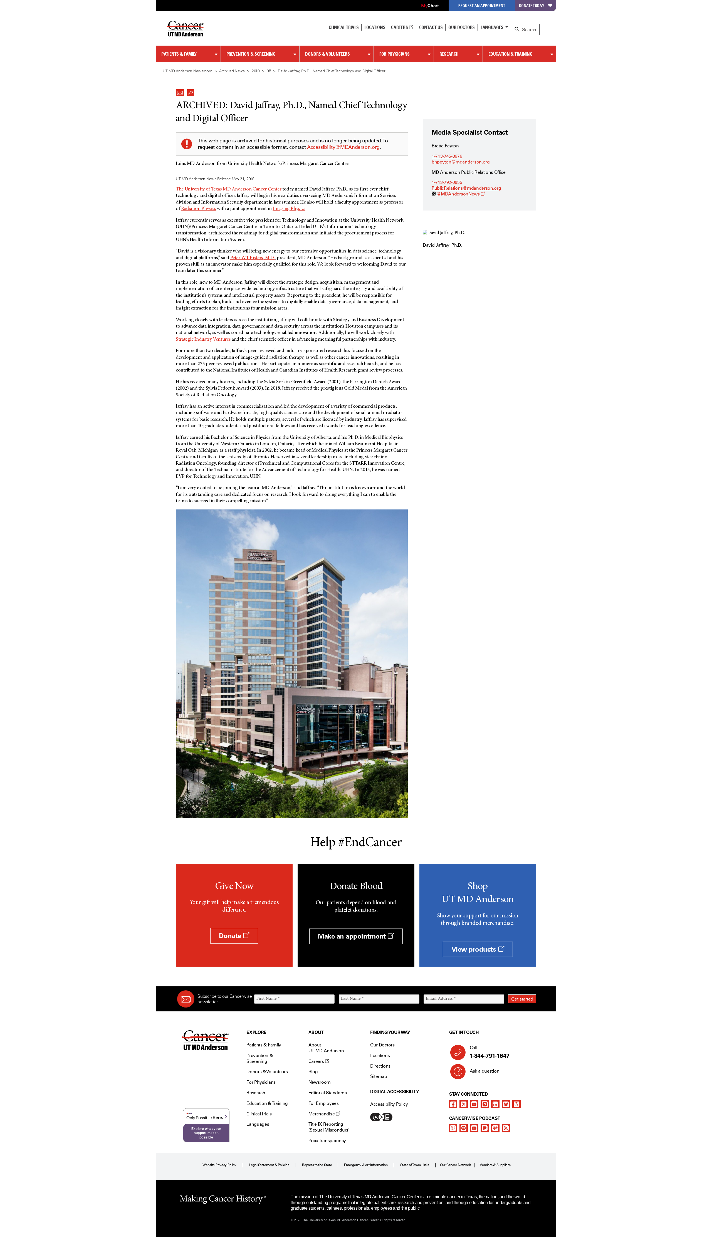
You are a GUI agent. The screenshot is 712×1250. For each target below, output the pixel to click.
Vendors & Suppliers (495, 1165)
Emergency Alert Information (366, 1165)
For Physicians (394, 54)
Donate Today (531, 5)
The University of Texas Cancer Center (228, 189)
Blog (313, 1071)
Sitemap (378, 1076)
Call (490, 1052)
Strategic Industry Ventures (203, 339)
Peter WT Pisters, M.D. (252, 258)
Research (449, 54)
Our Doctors (461, 27)
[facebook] (453, 1104)
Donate (231, 936)
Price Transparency (327, 1140)
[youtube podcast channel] (474, 1128)
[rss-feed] (506, 1128)
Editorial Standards (327, 1092)
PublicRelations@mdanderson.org (466, 188)
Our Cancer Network (455, 1165)
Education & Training (510, 54)
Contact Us (431, 27)
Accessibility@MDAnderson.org (343, 147)
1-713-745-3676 (447, 156)
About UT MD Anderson (326, 1047)
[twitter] (463, 1104)
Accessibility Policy (389, 1104)
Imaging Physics (289, 208)
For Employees (323, 1103)
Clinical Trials (344, 27)
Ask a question (485, 1071)
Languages (492, 27)
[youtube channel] (474, 1104)
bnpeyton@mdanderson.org (461, 162)
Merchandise (322, 1114)
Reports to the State (317, 1165)
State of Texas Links (414, 1165)
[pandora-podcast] (484, 1128)
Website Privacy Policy (219, 1165)
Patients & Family (179, 54)
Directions (380, 1066)
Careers (400, 27)
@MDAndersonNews (460, 194)
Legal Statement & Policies (269, 1165)
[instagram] (484, 1104)
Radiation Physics (198, 208)
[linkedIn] (495, 1104)
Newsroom (319, 1082)
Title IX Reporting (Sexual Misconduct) (329, 1127)
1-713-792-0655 (447, 182)
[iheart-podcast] (495, 1128)
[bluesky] (506, 1104)
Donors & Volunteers (327, 54)
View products (474, 949)
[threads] (516, 1104)
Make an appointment (352, 936)
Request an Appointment (481, 5)
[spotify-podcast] (463, 1128)
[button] (180, 91)
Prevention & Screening (251, 54)
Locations (380, 1055)
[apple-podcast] (453, 1128)
